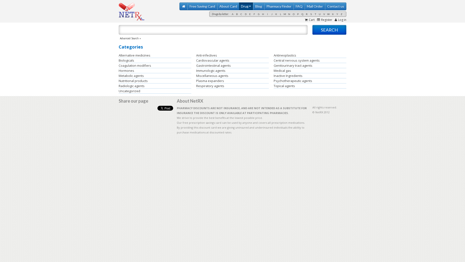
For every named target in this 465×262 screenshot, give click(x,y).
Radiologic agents (132, 86)
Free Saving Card (202, 6)
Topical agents (284, 86)
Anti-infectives (206, 55)
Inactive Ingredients (288, 76)
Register (326, 20)
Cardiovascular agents (212, 60)
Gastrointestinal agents (213, 65)
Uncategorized (129, 91)
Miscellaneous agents (212, 76)
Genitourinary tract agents (293, 65)
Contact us (335, 6)
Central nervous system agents (297, 60)
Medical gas (282, 70)
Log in (342, 20)
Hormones (126, 70)
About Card (228, 6)
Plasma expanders (210, 81)
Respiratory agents (210, 86)
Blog (258, 6)
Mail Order (315, 6)
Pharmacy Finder (278, 6)
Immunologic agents (210, 70)
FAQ (299, 6)
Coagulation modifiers (135, 65)
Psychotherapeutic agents (293, 81)
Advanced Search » (130, 38)
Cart (312, 20)
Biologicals (126, 60)
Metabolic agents (131, 76)
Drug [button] (244, 6)
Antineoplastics (285, 55)
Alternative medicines (134, 55)
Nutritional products (133, 81)
